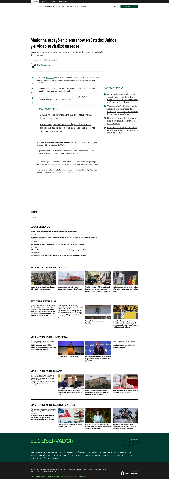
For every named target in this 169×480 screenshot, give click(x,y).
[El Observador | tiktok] (137, 442)
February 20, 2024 (64, 100)
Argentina (43, 2)
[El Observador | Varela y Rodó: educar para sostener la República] (98, 318)
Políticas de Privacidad (52, 476)
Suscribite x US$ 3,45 (129, 6)
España (52, 2)
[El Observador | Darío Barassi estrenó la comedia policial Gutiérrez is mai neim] (126, 343)
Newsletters (127, 455)
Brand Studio (118, 452)
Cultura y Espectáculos (67, 6)
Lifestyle (54, 455)
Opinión (63, 455)
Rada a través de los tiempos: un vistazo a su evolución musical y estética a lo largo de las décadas (57, 244)
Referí (62, 452)
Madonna (50, 78)
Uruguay (35, 2)
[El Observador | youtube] (133, 442)
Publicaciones (114, 455)
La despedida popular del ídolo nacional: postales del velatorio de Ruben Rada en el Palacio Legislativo (58, 255)
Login (115, 6)
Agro (110, 452)
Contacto (82, 476)
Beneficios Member (51, 452)
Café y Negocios (81, 452)
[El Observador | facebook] (126, 442)
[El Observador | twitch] (137, 445)
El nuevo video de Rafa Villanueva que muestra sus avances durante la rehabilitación (54, 231)
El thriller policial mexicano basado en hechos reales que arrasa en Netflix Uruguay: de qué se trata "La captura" (61, 250)
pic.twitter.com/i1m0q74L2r (77, 97)
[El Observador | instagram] (129, 442)
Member (39, 452)
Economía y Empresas (97, 452)
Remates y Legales (83, 455)
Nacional (70, 452)
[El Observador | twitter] (122, 442)
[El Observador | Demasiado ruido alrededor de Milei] (71, 354)
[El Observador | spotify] (129, 445)
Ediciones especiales (100, 455)
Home (33, 452)
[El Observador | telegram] (133, 445)
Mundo (128, 452)
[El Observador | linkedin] (125, 445)
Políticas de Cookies (37, 476)
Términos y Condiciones (69, 476)
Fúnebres (70, 455)
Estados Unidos (63, 2)
